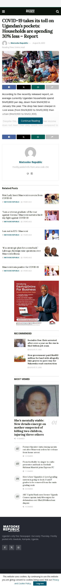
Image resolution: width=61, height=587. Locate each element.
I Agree (40, 583)
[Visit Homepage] (30, 11)
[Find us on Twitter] (11, 547)
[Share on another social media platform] (52, 87)
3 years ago (27, 202)
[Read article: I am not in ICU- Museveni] (52, 235)
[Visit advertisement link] (36, 303)
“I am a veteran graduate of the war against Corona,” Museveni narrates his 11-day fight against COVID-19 (22, 215)
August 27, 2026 (35, 350)
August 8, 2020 (39, 43)
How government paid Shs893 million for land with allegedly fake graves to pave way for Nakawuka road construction (43, 359)
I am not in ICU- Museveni (15, 231)
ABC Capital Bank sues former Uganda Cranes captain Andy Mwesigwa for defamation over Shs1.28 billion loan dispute (40, 498)
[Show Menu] (3, 11)
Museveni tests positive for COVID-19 (20, 267)
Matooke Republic (19, 43)
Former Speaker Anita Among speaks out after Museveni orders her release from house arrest (40, 450)
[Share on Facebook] (9, 87)
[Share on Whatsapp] (38, 87)
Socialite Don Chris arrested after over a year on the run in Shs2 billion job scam (43, 343)
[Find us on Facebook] (5, 547)
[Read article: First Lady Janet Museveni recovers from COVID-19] (52, 199)
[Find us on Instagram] (18, 547)
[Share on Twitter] (24, 87)
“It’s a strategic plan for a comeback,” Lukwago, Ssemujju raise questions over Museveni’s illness (21, 250)
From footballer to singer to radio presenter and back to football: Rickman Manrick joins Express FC (38, 465)
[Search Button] (57, 11)
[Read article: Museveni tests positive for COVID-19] (52, 271)
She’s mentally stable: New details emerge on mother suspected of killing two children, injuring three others (30, 427)
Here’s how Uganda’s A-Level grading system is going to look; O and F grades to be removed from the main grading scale (40, 481)
